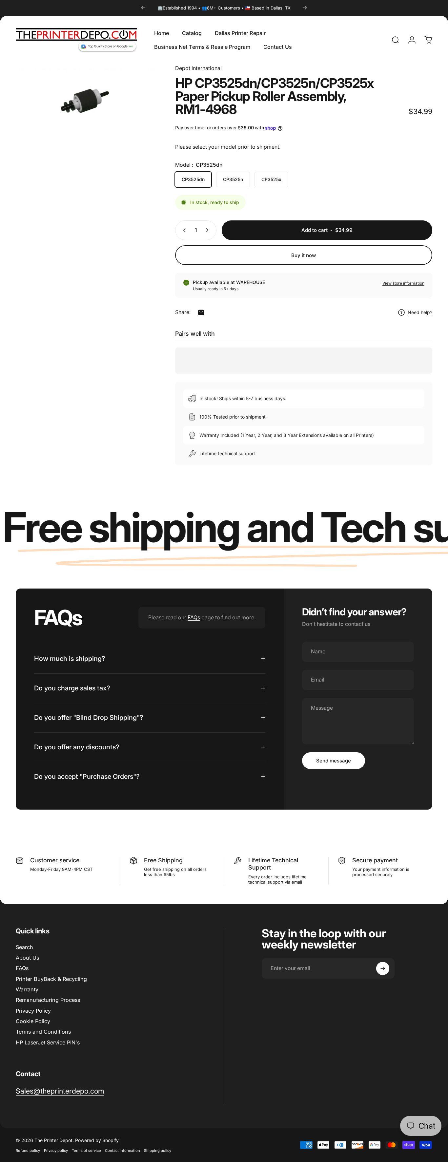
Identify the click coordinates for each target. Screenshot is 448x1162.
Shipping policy (157, 1150)
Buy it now (303, 255)
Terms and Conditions (43, 1031)
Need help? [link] (420, 312)
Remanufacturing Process (48, 1000)
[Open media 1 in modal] (85, 101)
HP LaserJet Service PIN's (48, 1042)
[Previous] (143, 8)
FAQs (194, 617)
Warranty (27, 989)
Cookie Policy (33, 1021)
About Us (27, 957)
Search (24, 947)
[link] (60, 1091)
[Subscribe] (382, 968)
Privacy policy (56, 1150)
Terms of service (86, 1150)
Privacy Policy (33, 1010)
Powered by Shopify (97, 1140)
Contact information (122, 1150)
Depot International (198, 68)
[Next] (304, 8)
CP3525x (271, 179)
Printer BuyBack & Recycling (51, 979)
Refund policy (28, 1150)
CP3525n (233, 179)
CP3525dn (193, 179)
